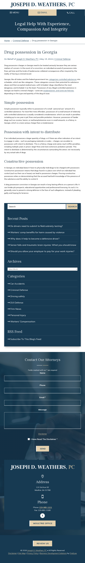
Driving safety (17, 296)
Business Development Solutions (53, 553)
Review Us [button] (43, 543)
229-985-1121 (45, 507)
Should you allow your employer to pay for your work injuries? (42, 251)
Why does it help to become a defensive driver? (34, 238)
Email (42, 397)
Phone (42, 385)
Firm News (15, 308)
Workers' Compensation (22, 321)
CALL (72, 12)
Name (42, 373)
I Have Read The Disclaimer (44, 439)
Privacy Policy (32, 553)
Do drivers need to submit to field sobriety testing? (36, 226)
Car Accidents (17, 283)
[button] (14, 12)
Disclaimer (42, 434)
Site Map (21, 553)
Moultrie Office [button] (42, 523)
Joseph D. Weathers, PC (27, 59)
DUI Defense (16, 302)
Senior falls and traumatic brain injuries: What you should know (43, 245)
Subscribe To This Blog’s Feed (25, 339)
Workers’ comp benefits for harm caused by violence (37, 232)
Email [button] (44, 12)
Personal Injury (18, 315)
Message (42, 409)
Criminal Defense (62, 59)
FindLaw (73, 553)
